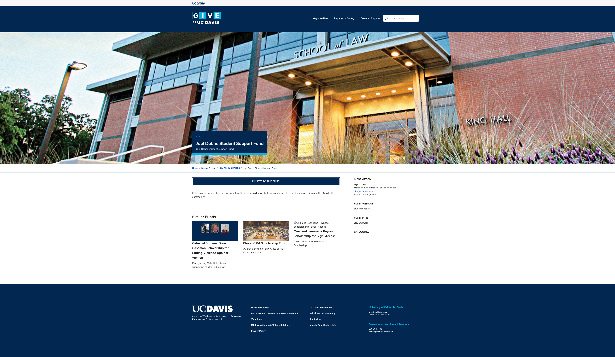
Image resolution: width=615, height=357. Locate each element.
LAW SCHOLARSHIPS (229, 168)
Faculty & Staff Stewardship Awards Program (274, 313)
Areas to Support (370, 18)
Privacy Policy (258, 330)
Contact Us (315, 319)
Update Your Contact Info (323, 325)
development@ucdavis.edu (381, 331)
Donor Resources (260, 307)
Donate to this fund (265, 181)
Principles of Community (322, 313)
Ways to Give (320, 18)
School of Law (208, 168)
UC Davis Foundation (321, 307)
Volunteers (256, 319)
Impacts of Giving (344, 18)
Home (195, 168)
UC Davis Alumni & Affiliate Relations (270, 325)
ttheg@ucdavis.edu (363, 191)
